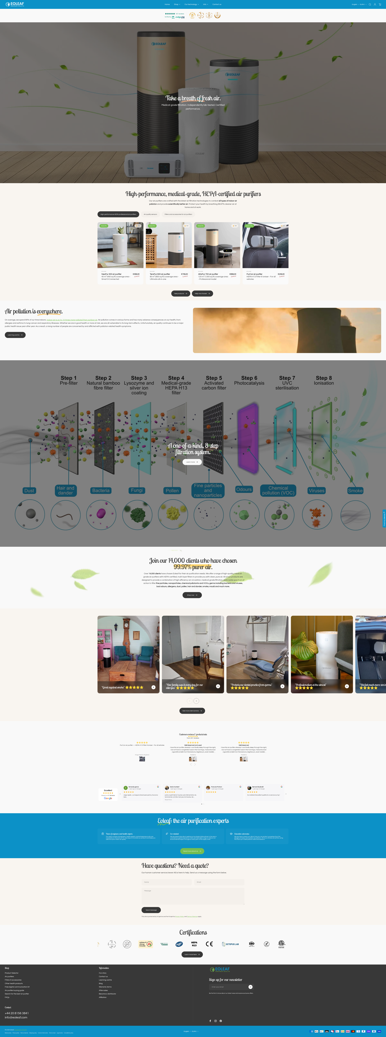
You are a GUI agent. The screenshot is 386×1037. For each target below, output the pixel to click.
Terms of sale (52, 1032)
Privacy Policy (179, 916)
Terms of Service (192, 916)
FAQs (7, 997)
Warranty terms (105, 987)
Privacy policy (16, 1032)
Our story (102, 973)
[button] (356, 4)
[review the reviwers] (158, 787)
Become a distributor (107, 994)
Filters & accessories (13, 980)
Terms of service (24, 1032)
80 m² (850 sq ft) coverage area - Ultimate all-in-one (164, 276)
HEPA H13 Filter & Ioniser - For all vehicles (261, 276)
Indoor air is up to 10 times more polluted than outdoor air (72, 320)
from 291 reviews (193, 738)
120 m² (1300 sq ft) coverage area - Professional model (213, 276)
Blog (101, 983)
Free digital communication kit (17, 987)
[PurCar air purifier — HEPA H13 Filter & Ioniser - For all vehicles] (265, 245)
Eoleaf (104, 271)
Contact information (43, 1032)
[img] (193, 736)
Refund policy (8, 1032)
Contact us (103, 976)
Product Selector (11, 973)
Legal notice (60, 1032)
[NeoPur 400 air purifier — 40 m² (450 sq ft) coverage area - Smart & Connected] (120, 245)
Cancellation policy (68, 1032)
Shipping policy (33, 1032)
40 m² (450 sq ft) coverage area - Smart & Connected (116, 276)
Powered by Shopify (20, 1030)
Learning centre (105, 980)
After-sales (103, 990)
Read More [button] (168, 799)
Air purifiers (9, 976)
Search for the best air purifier (17, 994)
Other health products (14, 983)
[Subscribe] (250, 987)
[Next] (196, 701)
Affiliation (102, 997)
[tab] (118, 214)
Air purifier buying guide (14, 990)
